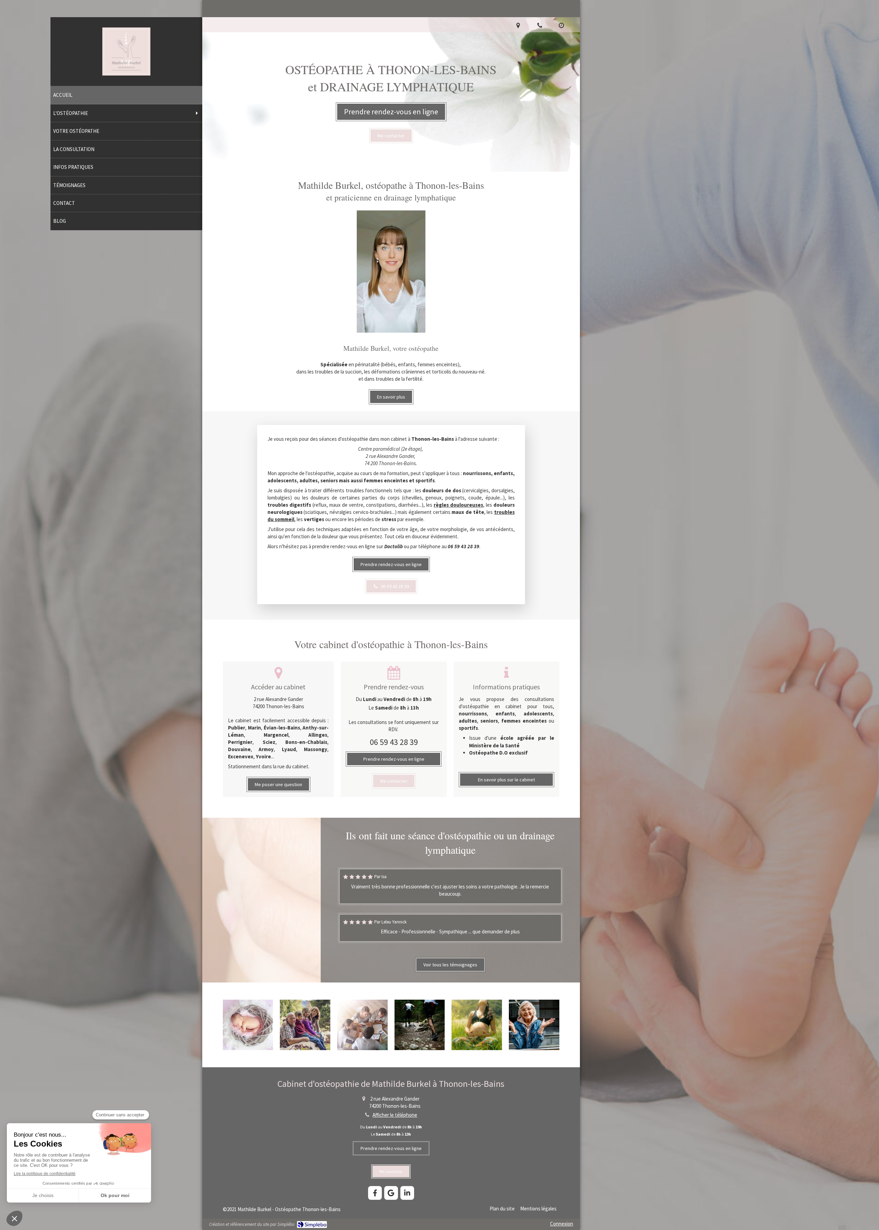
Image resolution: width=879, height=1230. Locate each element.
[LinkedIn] (407, 1193)
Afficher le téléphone (395, 1115)
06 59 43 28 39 (394, 742)
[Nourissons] (248, 1025)
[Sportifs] (420, 1025)
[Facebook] (375, 1193)
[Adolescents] (305, 1025)
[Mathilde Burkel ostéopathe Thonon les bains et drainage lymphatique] (126, 73)
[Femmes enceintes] (477, 1025)
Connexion (561, 1223)
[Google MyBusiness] (391, 1193)
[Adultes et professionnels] (362, 1025)
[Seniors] (534, 1025)
